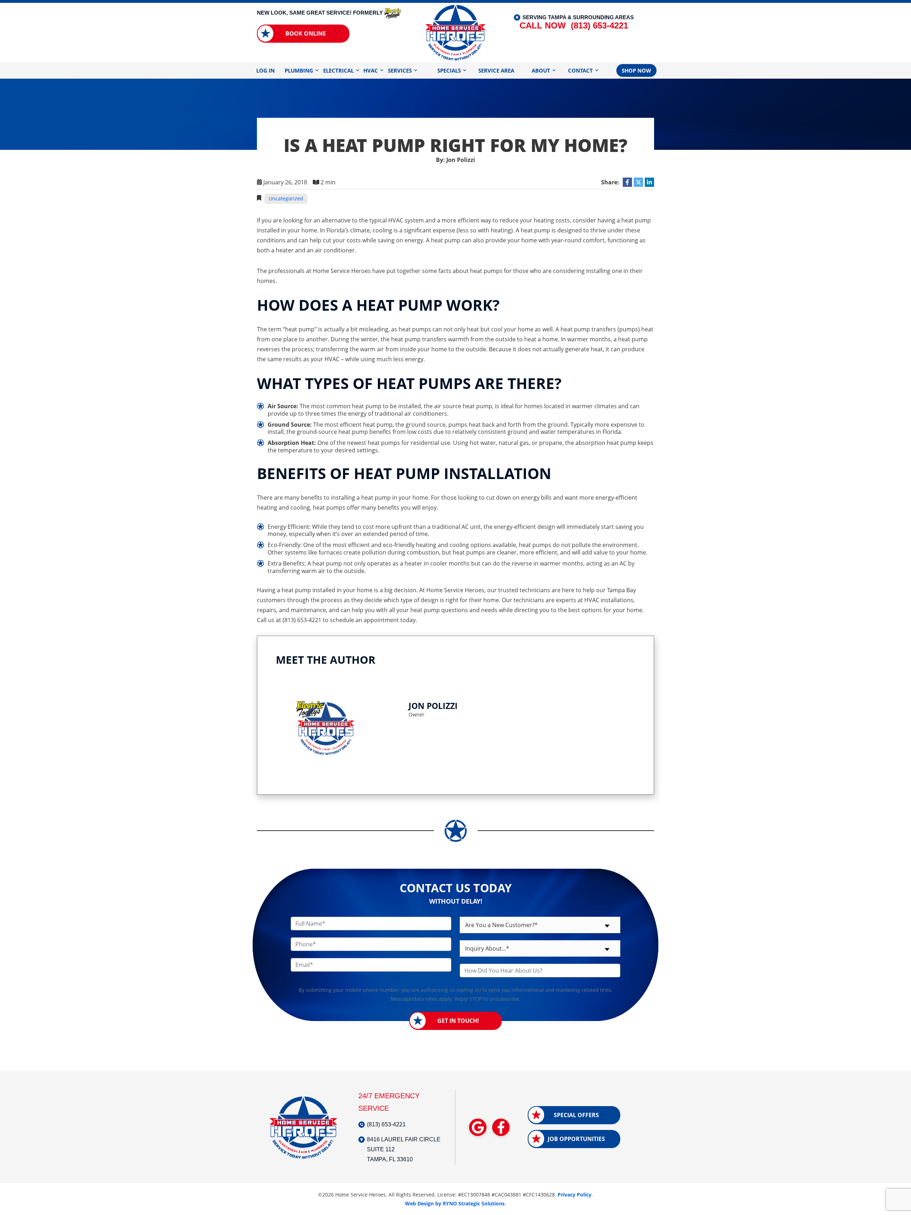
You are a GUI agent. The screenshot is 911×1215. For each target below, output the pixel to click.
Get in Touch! (458, 1021)
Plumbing (299, 70)
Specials (449, 70)
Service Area (496, 70)
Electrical (338, 70)
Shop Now (636, 70)
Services (400, 70)
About (541, 70)
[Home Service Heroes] (456, 32)
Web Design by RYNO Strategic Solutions (455, 1203)
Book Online (305, 33)
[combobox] (540, 925)
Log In (265, 70)
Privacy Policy (574, 1194)
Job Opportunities (576, 1139)
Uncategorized (286, 198)
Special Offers (576, 1115)
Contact (580, 70)
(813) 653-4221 (574, 25)
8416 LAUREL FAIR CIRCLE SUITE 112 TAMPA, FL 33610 (404, 1149)
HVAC (370, 70)
